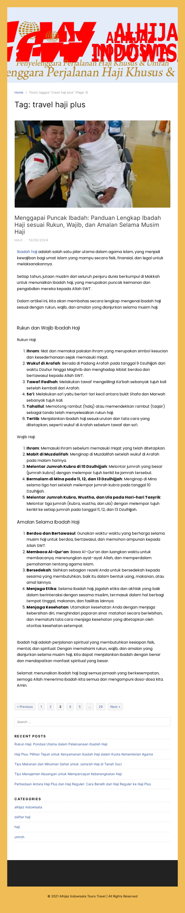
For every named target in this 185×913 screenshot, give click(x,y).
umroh (19, 837)
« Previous (25, 707)
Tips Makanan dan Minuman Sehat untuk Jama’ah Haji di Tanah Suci (68, 764)
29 (101, 707)
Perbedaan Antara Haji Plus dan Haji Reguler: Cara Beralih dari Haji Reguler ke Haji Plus (82, 784)
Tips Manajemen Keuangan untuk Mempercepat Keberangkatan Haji (68, 774)
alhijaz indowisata (28, 807)
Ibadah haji (27, 251)
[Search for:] (92, 721)
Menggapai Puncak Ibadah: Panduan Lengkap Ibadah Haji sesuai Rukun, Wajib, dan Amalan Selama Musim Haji (87, 224)
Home (18, 92)
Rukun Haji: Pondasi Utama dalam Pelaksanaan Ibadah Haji (60, 744)
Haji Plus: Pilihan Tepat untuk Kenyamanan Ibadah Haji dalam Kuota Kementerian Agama (83, 754)
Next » (115, 707)
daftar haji (22, 817)
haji (18, 240)
